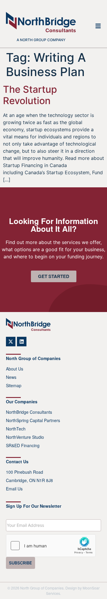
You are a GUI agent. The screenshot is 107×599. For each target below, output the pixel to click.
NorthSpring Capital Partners (33, 420)
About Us (14, 369)
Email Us (14, 489)
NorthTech (16, 429)
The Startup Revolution (30, 95)
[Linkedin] (21, 341)
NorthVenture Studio (25, 437)
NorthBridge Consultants (29, 412)
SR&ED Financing (23, 445)
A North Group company (41, 40)
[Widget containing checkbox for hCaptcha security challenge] (51, 545)
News (11, 377)
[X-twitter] (10, 341)
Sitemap (13, 385)
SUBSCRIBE (20, 562)
